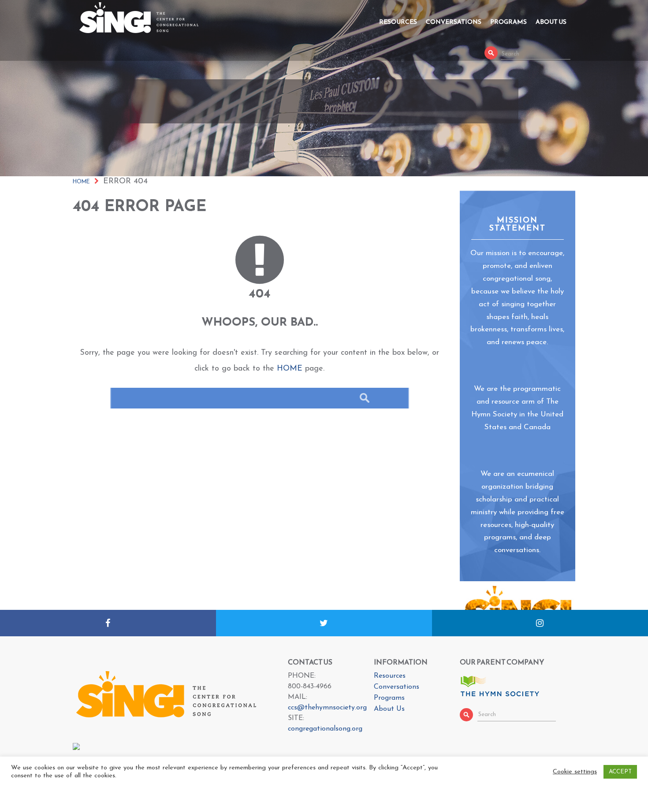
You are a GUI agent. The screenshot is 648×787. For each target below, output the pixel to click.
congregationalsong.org (325, 728)
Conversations (453, 21)
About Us (551, 21)
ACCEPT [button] (620, 772)
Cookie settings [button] (575, 771)
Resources (398, 21)
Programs (508, 21)
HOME (289, 369)
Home (81, 182)
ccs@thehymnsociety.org (327, 707)
